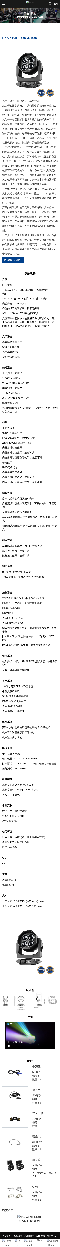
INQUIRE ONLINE (13, 260)
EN (56, 3)
